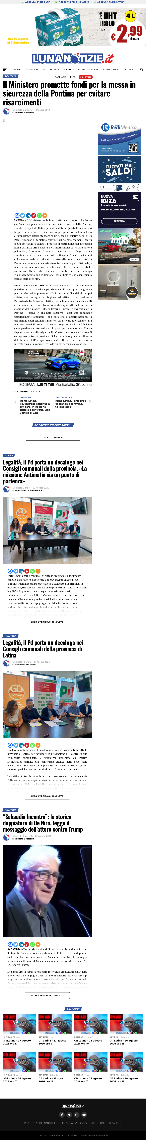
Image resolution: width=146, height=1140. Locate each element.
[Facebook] (17, 215)
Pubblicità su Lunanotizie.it (41, 1123)
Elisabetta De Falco (25, 664)
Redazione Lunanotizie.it (28, 490)
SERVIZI (93, 69)
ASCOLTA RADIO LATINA (110, 2)
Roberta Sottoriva (24, 112)
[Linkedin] (28, 215)
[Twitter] (22, 215)
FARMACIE (60, 77)
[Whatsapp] (39, 215)
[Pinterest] (33, 215)
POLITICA (68, 69)
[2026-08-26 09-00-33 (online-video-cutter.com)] (119, 210)
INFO (73, 77)
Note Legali (98, 1123)
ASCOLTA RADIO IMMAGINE (73, 2)
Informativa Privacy (74, 1123)
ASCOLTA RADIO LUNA (38, 2)
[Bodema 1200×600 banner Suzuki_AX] (53, 386)
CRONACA (54, 69)
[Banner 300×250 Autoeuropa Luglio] (119, 246)
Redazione (115, 1123)
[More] (44, 215)
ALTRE (127, 69)
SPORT (81, 69)
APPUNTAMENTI (111, 69)
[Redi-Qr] (119, 137)
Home (17, 69)
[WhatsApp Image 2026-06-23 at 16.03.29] (119, 174)
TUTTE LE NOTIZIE (35, 69)
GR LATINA (85, 77)
